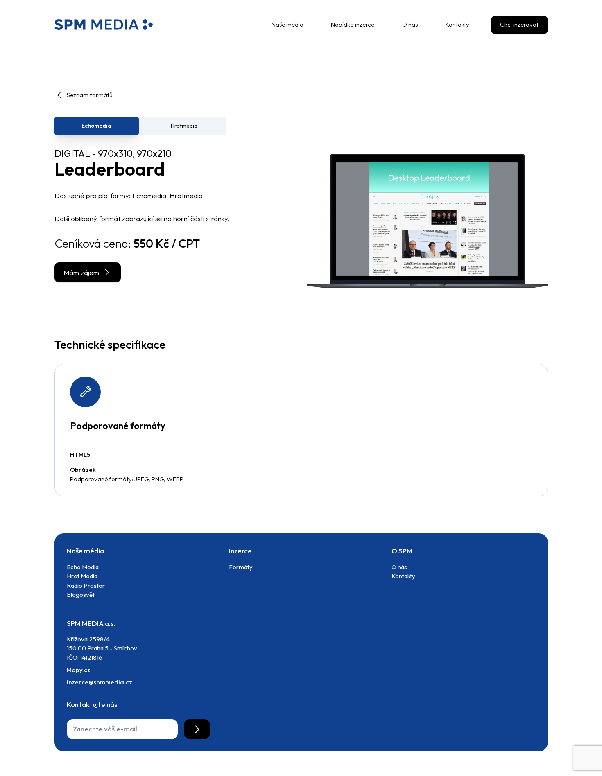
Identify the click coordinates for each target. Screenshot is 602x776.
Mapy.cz (79, 670)
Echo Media (83, 567)
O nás (399, 567)
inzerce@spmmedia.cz (99, 682)
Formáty (241, 567)
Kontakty (403, 576)
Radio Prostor (86, 585)
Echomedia (96, 125)
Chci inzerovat (519, 24)
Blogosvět (81, 594)
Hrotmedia (184, 125)
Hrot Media (82, 576)
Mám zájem (81, 272)
